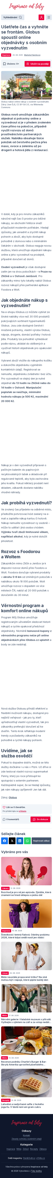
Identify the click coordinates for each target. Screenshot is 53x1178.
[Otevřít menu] (49, 17)
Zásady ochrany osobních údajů (27, 1139)
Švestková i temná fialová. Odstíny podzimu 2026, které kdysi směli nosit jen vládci (25, 936)
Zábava (42, 1149)
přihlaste (22, 811)
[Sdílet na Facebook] (4, 840)
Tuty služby (36, 1171)
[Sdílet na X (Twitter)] (12, 840)
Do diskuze (42, 819)
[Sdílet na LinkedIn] (19, 840)
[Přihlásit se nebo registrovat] (41, 17)
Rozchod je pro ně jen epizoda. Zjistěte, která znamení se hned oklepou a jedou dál (26, 893)
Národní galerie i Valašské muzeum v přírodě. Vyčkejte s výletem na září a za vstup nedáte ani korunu (26, 1022)
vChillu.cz (40, 1158)
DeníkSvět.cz (29, 1158)
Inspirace (11, 1149)
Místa (19, 1149)
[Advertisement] (26, 182)
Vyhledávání (10, 17)
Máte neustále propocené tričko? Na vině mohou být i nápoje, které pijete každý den (24, 978)
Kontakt (26, 1135)
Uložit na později (40, 63)
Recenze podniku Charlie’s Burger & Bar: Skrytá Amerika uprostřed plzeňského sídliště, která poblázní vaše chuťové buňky (25, 1064)
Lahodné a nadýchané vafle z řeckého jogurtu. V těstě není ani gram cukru (22, 1105)
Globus (13, 797)
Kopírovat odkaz (41, 841)
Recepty (34, 1149)
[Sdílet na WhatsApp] (27, 840)
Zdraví (26, 1149)
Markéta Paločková (32, 55)
